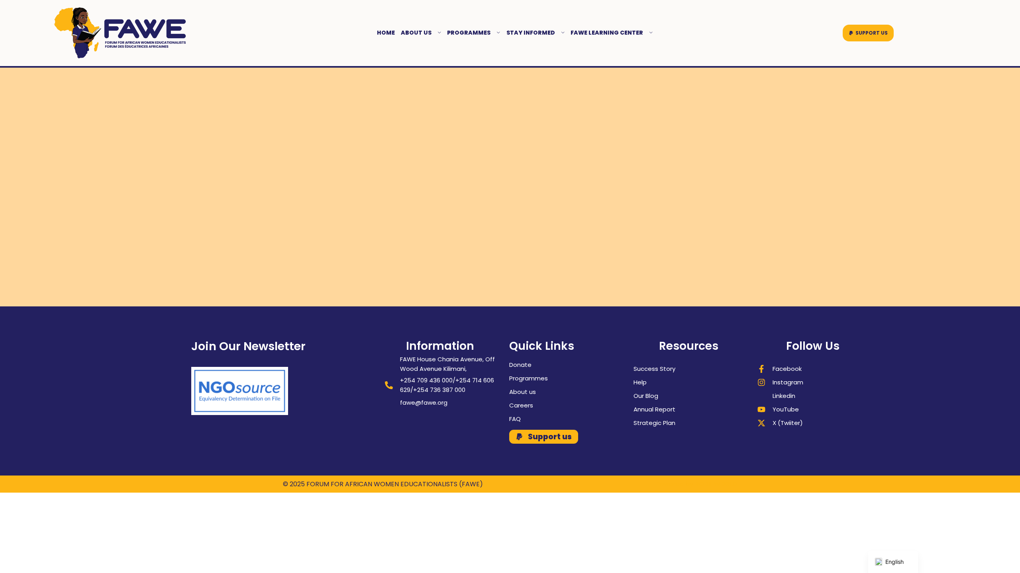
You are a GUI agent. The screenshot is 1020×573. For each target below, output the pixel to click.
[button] (868, 33)
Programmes (468, 33)
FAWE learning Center (607, 33)
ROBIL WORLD (716, 484)
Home (386, 33)
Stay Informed (530, 33)
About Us (416, 33)
